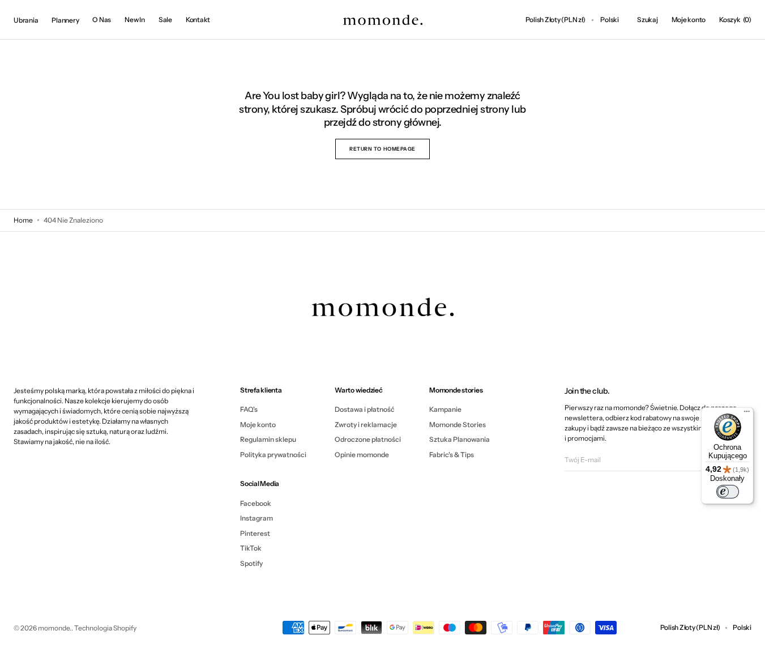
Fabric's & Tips (451, 454)
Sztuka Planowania (459, 439)
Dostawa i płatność (365, 409)
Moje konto (258, 424)
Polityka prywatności (273, 454)
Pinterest (255, 533)
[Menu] (747, 414)
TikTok (251, 548)
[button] (555, 20)
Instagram (256, 518)
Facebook (255, 504)
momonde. (54, 628)
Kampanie (445, 409)
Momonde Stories (457, 424)
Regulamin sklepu (268, 439)
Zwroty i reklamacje (366, 424)
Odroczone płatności (368, 439)
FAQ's (249, 409)
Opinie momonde (362, 454)
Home (23, 220)
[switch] (727, 491)
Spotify (251, 563)
